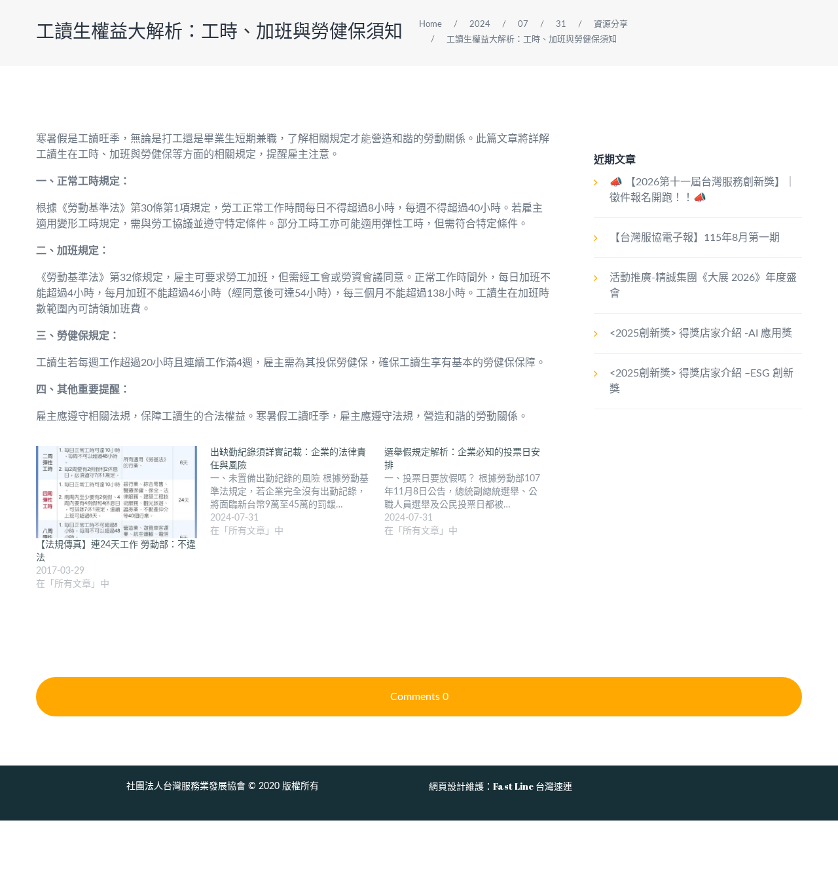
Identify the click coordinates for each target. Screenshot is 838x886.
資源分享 (611, 24)
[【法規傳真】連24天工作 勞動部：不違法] (116, 492)
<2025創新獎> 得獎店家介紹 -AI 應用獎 (701, 333)
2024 (479, 24)
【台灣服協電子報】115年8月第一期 (695, 237)
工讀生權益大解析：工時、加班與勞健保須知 (219, 32)
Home (430, 24)
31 (561, 24)
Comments (419, 697)
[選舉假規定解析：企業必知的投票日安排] (471, 492)
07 (523, 24)
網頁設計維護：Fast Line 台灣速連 (500, 786)
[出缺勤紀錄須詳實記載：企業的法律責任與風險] (297, 492)
